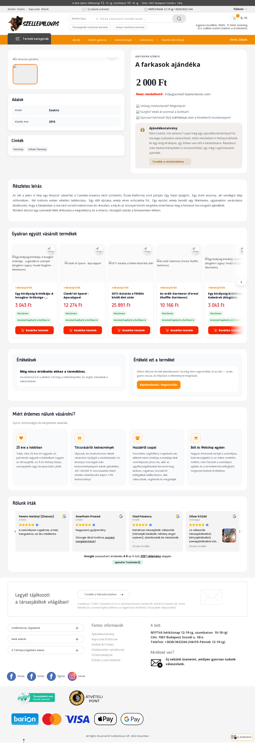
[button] (239, 531)
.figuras (61, 676)
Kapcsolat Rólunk (39, 9)
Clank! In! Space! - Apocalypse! (76, 295)
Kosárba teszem (37, 330)
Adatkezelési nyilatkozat (108, 650)
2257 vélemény (151, 556)
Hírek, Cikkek (238, 40)
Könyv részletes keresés (130, 27)
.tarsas (20, 676)
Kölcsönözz (146, 40)
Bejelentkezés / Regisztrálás (158, 384)
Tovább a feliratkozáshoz (100, 594)
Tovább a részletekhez (170, 161)
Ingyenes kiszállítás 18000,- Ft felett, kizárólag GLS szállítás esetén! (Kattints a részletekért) (221, 26)
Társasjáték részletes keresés (90, 27)
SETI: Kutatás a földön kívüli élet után (128, 295)
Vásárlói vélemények (173, 40)
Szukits (54, 110)
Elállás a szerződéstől (106, 660)
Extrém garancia (97, 40)
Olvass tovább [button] (141, 546)
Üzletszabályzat (102, 655)
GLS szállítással (176, 117)
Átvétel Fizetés (16, 9)
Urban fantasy (37, 149)
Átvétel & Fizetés (103, 644)
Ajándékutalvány (103, 634)
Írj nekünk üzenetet (97, 9)
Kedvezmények (123, 40)
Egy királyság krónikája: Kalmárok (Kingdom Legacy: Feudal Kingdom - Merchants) (226, 299)
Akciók (76, 40)
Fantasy (18, 149)
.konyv (40, 676)
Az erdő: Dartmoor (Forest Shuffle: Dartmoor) (179, 295)
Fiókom (238, 9)
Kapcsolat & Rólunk (105, 639)
